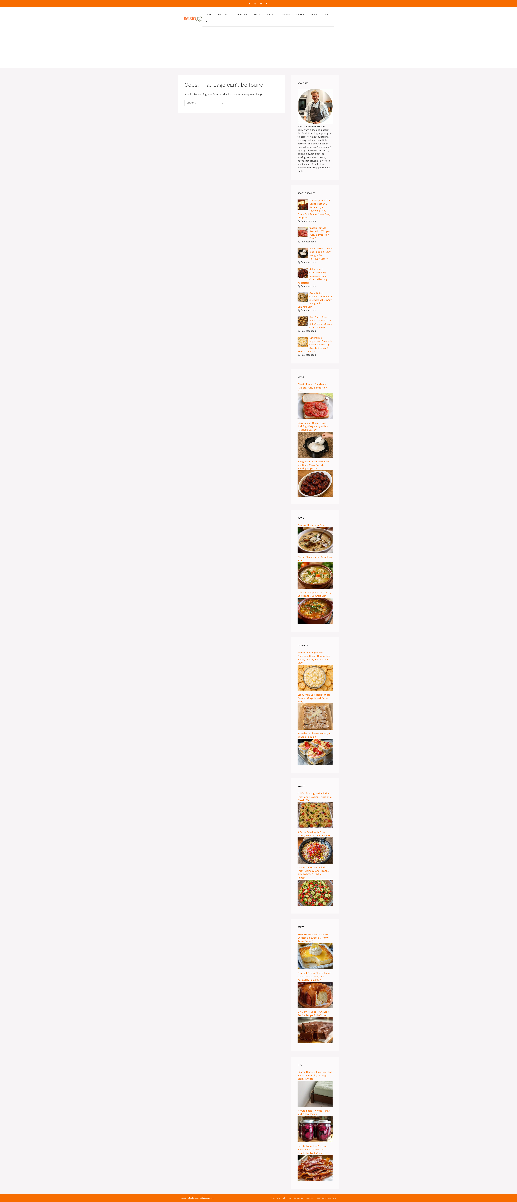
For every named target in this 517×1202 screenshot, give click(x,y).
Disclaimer (309, 1198)
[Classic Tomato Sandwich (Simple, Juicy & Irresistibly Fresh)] (315, 418)
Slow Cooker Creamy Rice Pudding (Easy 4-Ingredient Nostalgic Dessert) (313, 426)
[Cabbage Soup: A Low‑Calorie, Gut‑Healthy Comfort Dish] (315, 623)
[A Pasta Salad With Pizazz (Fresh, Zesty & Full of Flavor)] (315, 863)
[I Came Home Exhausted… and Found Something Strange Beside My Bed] (315, 1106)
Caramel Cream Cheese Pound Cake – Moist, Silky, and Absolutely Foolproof (314, 976)
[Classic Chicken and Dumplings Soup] (315, 588)
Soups (270, 14)
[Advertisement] (258, 49)
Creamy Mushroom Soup (311, 525)
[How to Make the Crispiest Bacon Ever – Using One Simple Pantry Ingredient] (315, 1180)
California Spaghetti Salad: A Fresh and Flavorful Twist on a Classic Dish (315, 797)
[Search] (222, 103)
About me (223, 14)
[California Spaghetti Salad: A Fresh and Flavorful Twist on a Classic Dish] (315, 827)
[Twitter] (266, 3)
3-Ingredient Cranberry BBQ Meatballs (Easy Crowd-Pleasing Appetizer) (313, 465)
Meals (257, 14)
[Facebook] (249, 3)
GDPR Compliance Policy (327, 1198)
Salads (300, 14)
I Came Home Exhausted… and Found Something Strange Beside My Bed (315, 1075)
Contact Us (241, 14)
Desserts (285, 14)
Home (208, 14)
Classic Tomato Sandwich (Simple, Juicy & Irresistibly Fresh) (312, 387)
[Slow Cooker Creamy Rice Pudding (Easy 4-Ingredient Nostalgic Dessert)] (315, 457)
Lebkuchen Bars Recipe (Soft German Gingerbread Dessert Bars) (314, 698)
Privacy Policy (275, 1198)
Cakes (313, 14)
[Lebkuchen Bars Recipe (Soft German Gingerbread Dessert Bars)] (315, 728)
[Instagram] (255, 3)
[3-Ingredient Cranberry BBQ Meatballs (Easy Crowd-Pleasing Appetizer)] (315, 495)
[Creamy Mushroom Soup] (315, 552)
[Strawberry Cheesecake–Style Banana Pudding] (315, 764)
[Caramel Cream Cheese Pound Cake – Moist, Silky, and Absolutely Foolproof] (315, 1007)
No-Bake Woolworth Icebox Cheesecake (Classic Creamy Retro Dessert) (313, 938)
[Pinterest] (260, 3)
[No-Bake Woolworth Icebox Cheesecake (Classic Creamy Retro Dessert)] (315, 968)
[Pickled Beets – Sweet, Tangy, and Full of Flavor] (315, 1141)
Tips (325, 14)
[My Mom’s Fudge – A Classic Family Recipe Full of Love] (315, 1042)
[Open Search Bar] (206, 22)
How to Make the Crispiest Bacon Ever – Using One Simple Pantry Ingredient (312, 1149)
